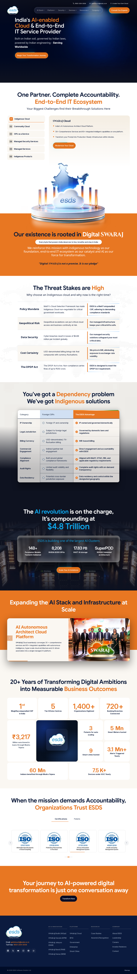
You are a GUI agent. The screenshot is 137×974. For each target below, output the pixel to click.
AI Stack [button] (40, 10)
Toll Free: (9, 945)
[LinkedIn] (8, 951)
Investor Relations (119, 947)
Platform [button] (51, 10)
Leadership (116, 938)
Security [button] (61, 10)
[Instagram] (23, 951)
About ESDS (117, 933)
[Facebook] (28, 951)
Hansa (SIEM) (57, 954)
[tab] (26, 118)
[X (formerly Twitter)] (13, 951)
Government (75, 942)
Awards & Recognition (100, 938)
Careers (115, 942)
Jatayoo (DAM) (55, 943)
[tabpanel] (89, 134)
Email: (8, 942)
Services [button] (72, 10)
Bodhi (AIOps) (57, 933)
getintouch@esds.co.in (20, 942)
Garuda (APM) (57, 938)
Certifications (61, 819)
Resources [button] (84, 10)
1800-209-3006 (20, 945)
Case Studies (96, 933)
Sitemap (127, 970)
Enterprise (74, 947)
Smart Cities (74, 951)
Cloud (76, 933)
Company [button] (95, 10)
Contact (115, 951)
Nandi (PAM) (56, 950)
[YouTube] (18, 951)
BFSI (71, 938)
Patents (77, 819)
